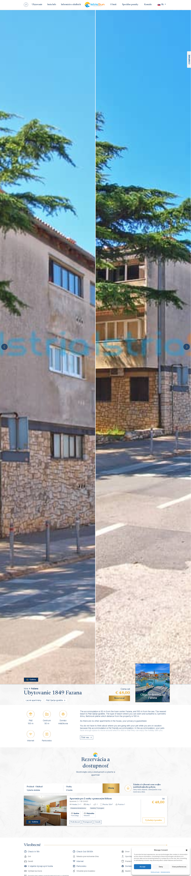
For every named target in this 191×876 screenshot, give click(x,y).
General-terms (165, 872)
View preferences (179, 867)
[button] (186, 850)
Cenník (97, 822)
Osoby (69, 787)
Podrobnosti (75, 822)
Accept (142, 867)
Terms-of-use (155, 872)
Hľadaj (111, 788)
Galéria (33, 680)
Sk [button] (162, 5)
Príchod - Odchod (34, 787)
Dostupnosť (87, 822)
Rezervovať (119, 698)
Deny (161, 867)
